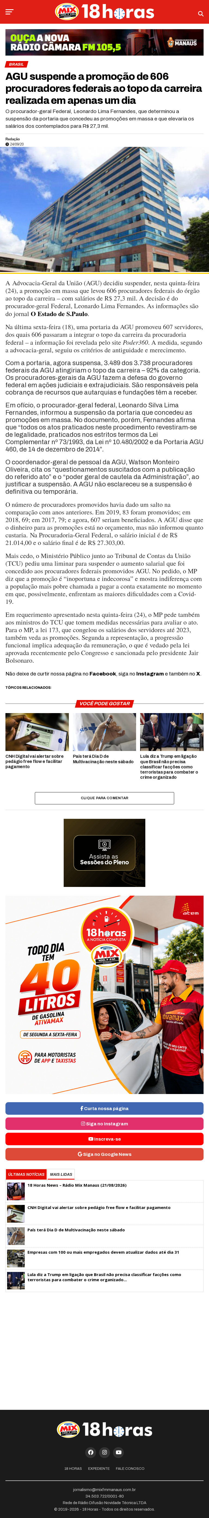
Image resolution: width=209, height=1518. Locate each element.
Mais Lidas (61, 1174)
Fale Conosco (130, 1469)
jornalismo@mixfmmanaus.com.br (104, 1489)
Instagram (150, 674)
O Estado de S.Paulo (59, 313)
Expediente (99, 1469)
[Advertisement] (104, 1339)
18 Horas (73, 1469)
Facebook (103, 674)
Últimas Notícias (26, 1174)
